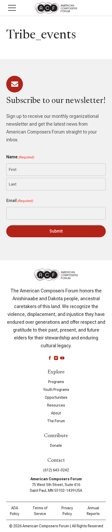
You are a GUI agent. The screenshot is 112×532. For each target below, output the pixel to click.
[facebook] (50, 358)
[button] (12, 8)
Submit (56, 231)
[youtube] (62, 358)
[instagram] (56, 358)
